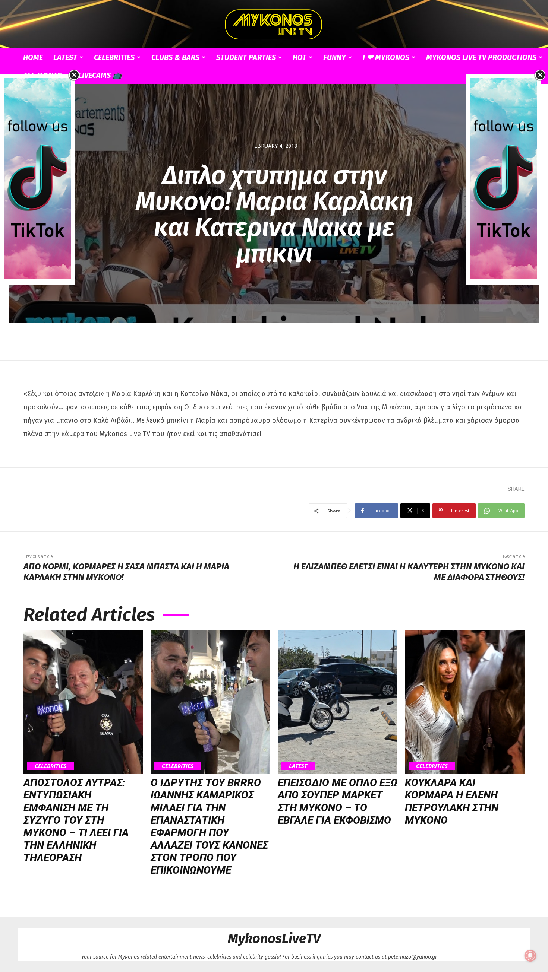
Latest (65, 57)
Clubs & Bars (175, 57)
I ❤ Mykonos (386, 57)
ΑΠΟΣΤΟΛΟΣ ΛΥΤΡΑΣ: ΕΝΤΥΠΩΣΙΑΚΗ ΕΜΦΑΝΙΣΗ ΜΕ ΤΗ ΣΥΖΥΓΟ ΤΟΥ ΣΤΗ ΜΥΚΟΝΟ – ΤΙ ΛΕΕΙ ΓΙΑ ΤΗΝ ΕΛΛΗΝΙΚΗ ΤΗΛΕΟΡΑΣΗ (76, 820)
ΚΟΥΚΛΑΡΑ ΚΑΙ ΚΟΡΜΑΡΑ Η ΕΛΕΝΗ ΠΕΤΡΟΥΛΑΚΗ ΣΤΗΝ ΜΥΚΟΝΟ (451, 801)
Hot (299, 57)
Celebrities (114, 57)
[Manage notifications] (530, 956)
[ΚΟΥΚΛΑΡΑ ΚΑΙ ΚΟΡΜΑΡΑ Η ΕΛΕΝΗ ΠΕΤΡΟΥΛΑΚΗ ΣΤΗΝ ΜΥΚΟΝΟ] (465, 702)
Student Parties (246, 57)
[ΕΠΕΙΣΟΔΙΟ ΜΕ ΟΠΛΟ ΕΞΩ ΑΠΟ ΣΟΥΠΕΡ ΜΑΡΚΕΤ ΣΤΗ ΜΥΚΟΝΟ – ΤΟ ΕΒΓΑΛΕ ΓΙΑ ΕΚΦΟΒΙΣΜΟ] (337, 702)
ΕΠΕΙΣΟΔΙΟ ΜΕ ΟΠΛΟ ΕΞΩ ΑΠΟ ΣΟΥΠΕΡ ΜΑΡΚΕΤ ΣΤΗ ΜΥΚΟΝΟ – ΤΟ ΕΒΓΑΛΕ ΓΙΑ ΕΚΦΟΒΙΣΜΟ (337, 801)
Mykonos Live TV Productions (481, 57)
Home (33, 57)
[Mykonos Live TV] (274, 24)
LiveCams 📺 (100, 75)
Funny (334, 57)
